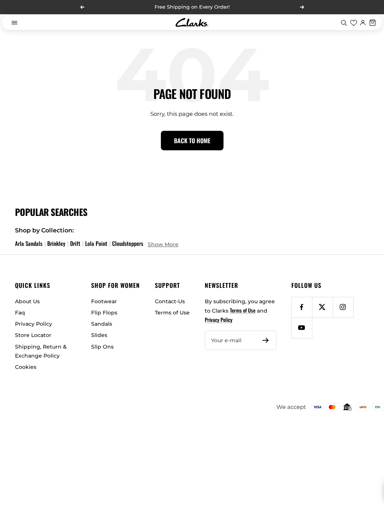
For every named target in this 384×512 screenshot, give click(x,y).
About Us (27, 301)
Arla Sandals (28, 243)
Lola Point (96, 243)
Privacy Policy (33, 323)
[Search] (343, 22)
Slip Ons (102, 346)
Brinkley (56, 243)
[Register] (265, 340)
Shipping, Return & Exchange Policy (41, 351)
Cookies (25, 367)
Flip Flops (104, 312)
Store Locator (33, 335)
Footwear (104, 301)
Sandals (101, 323)
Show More (163, 244)
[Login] (363, 22)
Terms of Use (172, 312)
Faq (20, 312)
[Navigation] (14, 22)
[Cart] (372, 22)
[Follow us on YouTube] (301, 327)
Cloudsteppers (127, 243)
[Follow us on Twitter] (322, 307)
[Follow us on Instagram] (343, 307)
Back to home (192, 140)
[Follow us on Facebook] (301, 307)
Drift (75, 243)
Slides (99, 335)
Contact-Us (170, 301)
